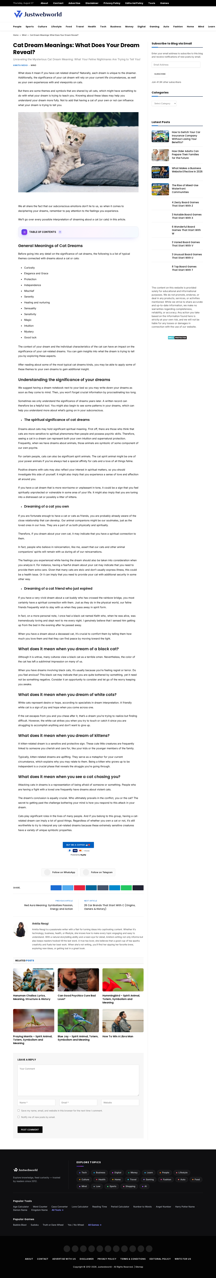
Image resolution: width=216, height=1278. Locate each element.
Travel (80, 26)
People (17, 26)
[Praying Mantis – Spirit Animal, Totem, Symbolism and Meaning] (33, 1020)
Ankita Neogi (20, 65)
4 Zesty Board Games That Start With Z (185, 204)
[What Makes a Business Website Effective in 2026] (160, 172)
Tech (103, 26)
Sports (30, 26)
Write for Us (183, 1259)
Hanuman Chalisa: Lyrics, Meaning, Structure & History (31, 997)
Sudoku (35, 1224)
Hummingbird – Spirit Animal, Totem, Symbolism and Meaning (121, 999)
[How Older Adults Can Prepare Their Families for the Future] (160, 155)
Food (69, 26)
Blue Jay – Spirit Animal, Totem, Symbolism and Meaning (78, 1038)
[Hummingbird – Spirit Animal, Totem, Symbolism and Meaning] (123, 979)
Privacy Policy (112, 3)
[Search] (202, 3)
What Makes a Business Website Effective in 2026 (187, 170)
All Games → (95, 1224)
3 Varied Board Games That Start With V (186, 244)
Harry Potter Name (185, 1206)
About (44, 3)
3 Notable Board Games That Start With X (187, 216)
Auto (166, 26)
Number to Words (142, 1206)
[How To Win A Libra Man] (123, 1020)
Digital (141, 26)
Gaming (154, 26)
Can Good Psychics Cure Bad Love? (77, 997)
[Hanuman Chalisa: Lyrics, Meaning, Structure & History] (33, 979)
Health (92, 26)
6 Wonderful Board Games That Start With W (186, 230)
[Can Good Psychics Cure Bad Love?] (78, 979)
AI (146, 1186)
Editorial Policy (134, 3)
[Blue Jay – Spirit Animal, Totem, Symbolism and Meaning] (78, 1020)
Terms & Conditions (133, 1259)
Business (115, 26)
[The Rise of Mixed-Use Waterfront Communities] (160, 189)
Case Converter (59, 1206)
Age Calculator (21, 1206)
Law (98, 1186)
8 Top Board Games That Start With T (184, 268)
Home (190, 26)
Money (129, 26)
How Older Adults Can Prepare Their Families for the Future (185, 154)
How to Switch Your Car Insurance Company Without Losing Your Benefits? (186, 137)
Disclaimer (92, 3)
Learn (150, 1172)
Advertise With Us (64, 1259)
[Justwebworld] (37, 14)
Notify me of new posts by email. (38, 1117)
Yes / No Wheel (76, 1224)
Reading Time (99, 1206)
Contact (58, 3)
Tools (151, 3)
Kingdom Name (39, 1210)
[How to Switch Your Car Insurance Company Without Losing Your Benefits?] (160, 136)
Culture (42, 26)
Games (164, 3)
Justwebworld (105, 1267)
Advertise (74, 3)
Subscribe (160, 74)
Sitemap (139, 1267)
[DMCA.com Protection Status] (177, 338)
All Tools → (58, 1210)
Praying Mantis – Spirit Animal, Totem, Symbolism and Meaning (32, 1040)
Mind (201, 26)
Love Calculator (80, 1206)
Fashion (178, 26)
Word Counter (40, 1206)
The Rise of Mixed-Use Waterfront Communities (185, 189)
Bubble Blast (20, 1224)
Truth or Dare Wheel (53, 1224)
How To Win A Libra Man (117, 1036)
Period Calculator (120, 1206)
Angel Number (163, 1206)
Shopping (130, 1186)
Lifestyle (56, 26)
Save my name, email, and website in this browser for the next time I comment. (62, 1110)
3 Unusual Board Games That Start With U (187, 256)
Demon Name (20, 1210)
